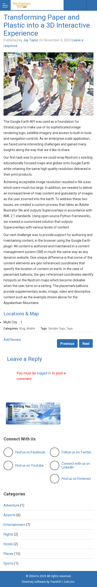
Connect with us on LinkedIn (76, 465)
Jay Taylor (30, 40)
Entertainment (14, 525)
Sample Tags (56, 328)
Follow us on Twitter (76, 452)
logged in (44, 373)
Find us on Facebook (30, 452)
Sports (8, 563)
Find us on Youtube (29, 465)
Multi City (10, 322)
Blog (22, 328)
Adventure (11, 505)
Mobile (31, 328)
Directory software (34, 581)
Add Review (12, 340)
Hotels (8, 544)
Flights (8, 534)
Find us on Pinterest (76, 479)
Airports (10, 515)
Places (8, 554)
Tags (69, 328)
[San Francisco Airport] (32, 5)
